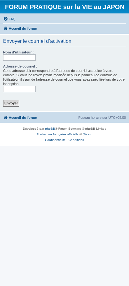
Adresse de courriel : (20, 66)
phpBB (50, 128)
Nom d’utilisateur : (18, 52)
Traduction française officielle (58, 134)
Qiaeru (87, 134)
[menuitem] (9, 19)
